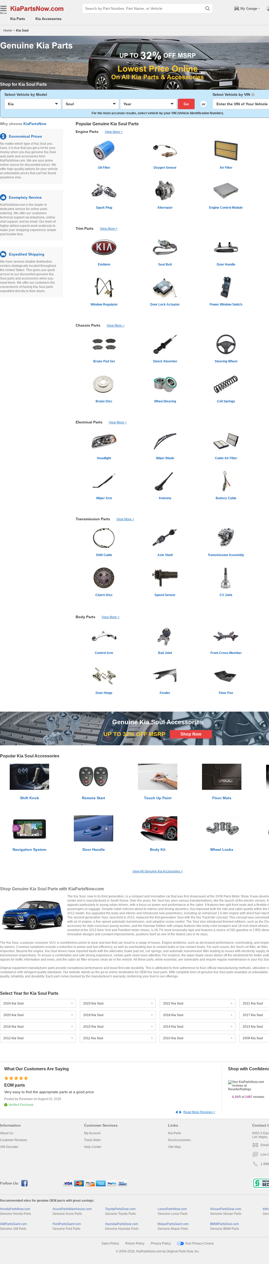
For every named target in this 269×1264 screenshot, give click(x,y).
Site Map (174, 1147)
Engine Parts (87, 131)
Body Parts (85, 617)
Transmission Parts (93, 519)
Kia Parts (17, 19)
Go (186, 104)
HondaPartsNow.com (15, 1209)
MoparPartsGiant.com (173, 1224)
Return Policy (134, 1243)
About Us (6, 1133)
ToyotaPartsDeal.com (120, 1209)
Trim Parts (85, 228)
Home (7, 30)
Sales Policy (110, 1243)
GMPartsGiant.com (13, 1224)
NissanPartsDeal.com (225, 1209)
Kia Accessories (48, 19)
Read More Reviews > (199, 1112)
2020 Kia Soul (13, 1015)
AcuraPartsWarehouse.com (72, 1209)
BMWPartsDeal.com (224, 1224)
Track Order (92, 1140)
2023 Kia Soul (93, 1003)
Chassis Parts (88, 325)
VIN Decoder (9, 1147)
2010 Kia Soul (173, 1038)
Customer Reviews (13, 1140)
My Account (92, 1133)
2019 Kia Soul (93, 1015)
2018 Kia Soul (173, 1015)
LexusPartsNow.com (172, 1209)
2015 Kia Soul (93, 1026)
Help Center (92, 1147)
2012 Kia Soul (13, 1038)
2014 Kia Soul (173, 1026)
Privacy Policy (161, 1243)
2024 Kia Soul (13, 1003)
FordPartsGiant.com (67, 1224)
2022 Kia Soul (173, 1003)
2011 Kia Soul (93, 1038)
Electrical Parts (89, 422)
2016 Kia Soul (13, 1026)
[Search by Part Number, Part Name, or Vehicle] (207, 8)
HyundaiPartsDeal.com (121, 1224)
